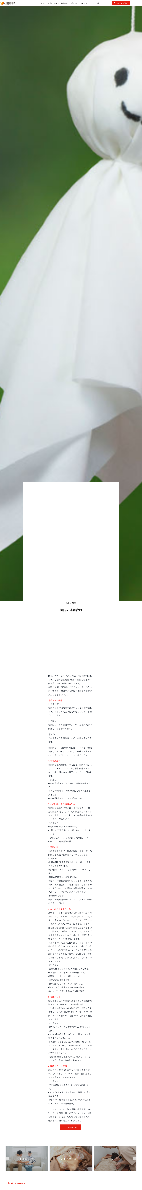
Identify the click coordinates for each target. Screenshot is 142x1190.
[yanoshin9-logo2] (8, 2)
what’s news (15, 1183)
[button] (7, 1158)
